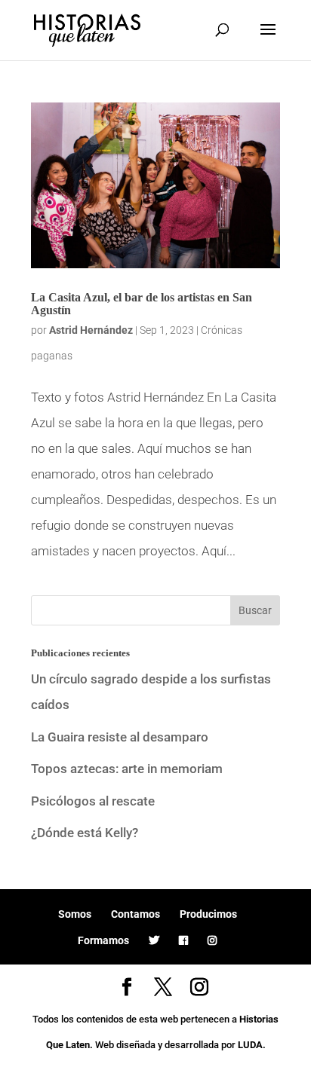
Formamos (103, 940)
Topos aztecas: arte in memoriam (127, 768)
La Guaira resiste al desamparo (119, 736)
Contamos (135, 914)
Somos (74, 914)
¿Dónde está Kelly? (84, 832)
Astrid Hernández (91, 330)
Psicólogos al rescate (93, 801)
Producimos (208, 914)
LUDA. (252, 1044)
